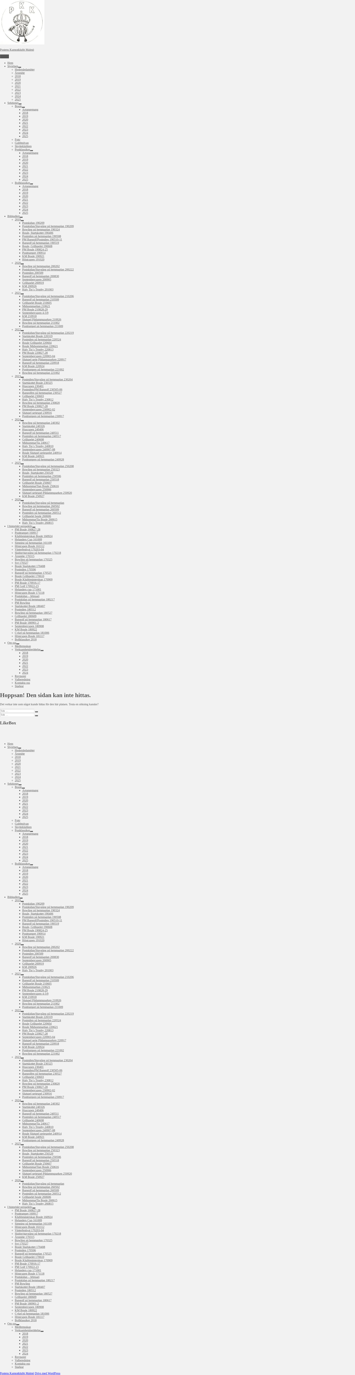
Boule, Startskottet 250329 (37, 472)
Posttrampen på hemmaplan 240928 (43, 459)
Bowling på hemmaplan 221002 (41, 372)
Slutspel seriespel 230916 (37, 412)
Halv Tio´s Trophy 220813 (37, 349)
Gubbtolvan (22, 142)
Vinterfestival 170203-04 (29, 549)
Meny (4, 56)
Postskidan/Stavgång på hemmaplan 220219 (48, 332)
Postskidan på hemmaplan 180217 (35, 599)
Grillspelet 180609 (25, 616)
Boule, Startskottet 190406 (37, 232)
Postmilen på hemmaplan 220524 (41, 339)
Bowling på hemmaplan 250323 (41, 469)
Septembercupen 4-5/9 (35, 312)
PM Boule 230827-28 (35, 406)
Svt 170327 (21, 562)
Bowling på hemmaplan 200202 (41, 266)
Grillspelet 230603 (33, 396)
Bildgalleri (13, 216)
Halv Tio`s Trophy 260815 (37, 522)
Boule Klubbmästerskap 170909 (34, 579)
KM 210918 (29, 316)
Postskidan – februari (27, 596)
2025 (18, 99)
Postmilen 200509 (32, 272)
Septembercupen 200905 (36, 279)
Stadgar (19, 686)
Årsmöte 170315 (24, 556)
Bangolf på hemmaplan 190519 (40, 242)
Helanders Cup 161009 (28, 539)
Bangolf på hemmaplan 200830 (40, 276)
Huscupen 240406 (33, 429)
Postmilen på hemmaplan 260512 (41, 512)
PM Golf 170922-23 (27, 586)
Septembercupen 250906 (36, 489)
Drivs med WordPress (47, 1373)
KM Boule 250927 (33, 496)
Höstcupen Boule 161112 (29, 546)
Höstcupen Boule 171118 (29, 592)
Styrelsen (12, 66)
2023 (18, 92)
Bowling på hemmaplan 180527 (33, 612)
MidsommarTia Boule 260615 (39, 519)
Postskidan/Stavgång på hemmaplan (43, 502)
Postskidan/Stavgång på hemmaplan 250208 (48, 466)
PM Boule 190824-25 (35, 249)
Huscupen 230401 (33, 386)
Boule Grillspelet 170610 (29, 576)
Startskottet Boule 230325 (37, 382)
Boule (18, 106)
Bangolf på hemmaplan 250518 (40, 479)
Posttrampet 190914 (33, 252)
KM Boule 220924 (33, 366)
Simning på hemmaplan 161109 (33, 542)
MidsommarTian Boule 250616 (40, 486)
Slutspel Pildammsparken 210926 (41, 319)
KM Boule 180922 (26, 629)
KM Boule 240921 (33, 456)
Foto (17, 139)
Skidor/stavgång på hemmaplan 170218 (38, 552)
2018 (18, 76)
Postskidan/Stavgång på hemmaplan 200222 (48, 269)
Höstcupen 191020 (33, 259)
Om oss (11, 642)
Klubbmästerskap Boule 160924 (34, 536)
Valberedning (22, 679)
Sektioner (12, 102)
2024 (18, 96)
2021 (18, 86)
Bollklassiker (22, 182)
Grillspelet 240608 (33, 439)
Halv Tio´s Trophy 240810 (37, 446)
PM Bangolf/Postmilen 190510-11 (42, 239)
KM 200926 (29, 286)
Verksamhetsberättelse (27, 649)
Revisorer (20, 676)
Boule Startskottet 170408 (30, 566)
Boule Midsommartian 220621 (40, 346)
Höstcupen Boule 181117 (29, 636)
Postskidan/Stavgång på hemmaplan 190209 (48, 226)
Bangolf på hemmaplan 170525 (33, 572)
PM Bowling (22, 602)
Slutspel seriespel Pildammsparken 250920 (47, 492)
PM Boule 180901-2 (27, 622)
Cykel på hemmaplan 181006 (32, 632)
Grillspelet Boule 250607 (37, 482)
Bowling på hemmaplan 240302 (41, 422)
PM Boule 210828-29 (35, 309)
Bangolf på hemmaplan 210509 (40, 299)
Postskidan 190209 (33, 222)
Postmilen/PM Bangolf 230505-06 (42, 389)
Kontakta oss (22, 682)
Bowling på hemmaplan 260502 (41, 506)
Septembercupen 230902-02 (38, 409)
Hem (10, 62)
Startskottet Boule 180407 (30, 606)
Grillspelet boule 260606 (36, 516)
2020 (18, 82)
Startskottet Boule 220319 (37, 336)
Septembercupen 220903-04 (38, 356)
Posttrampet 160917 (26, 532)
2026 (18, 499)
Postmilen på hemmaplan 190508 (41, 236)
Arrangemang (30, 109)
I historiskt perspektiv (19, 526)
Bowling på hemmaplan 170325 (33, 559)
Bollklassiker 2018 (26, 639)
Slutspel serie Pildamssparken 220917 (44, 359)
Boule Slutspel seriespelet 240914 (42, 452)
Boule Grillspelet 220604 (37, 342)
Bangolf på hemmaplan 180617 (33, 619)
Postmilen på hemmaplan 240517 (41, 436)
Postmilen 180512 (25, 609)
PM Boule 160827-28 (27, 529)
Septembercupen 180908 (29, 626)
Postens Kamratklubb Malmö (17, 49)
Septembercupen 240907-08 (38, 449)
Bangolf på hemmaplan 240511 (40, 432)
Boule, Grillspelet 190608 (37, 246)
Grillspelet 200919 (33, 282)
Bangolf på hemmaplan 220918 (40, 362)
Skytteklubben (23, 146)
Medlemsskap (23, 646)
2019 (18, 79)
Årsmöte (20, 72)
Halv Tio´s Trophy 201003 (37, 289)
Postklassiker (22, 149)
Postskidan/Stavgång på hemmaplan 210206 (48, 296)
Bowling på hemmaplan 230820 (41, 402)
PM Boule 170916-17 (27, 582)
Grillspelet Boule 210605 (37, 302)
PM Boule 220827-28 (35, 352)
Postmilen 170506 (25, 569)
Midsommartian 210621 (36, 306)
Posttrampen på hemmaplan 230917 (43, 416)
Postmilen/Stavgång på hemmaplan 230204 (47, 379)
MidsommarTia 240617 (36, 442)
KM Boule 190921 (33, 256)
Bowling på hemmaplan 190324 (41, 229)
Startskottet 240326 (33, 426)
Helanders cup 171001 (28, 589)
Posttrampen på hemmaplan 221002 (43, 369)
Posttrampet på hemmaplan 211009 (42, 326)
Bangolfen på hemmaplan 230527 (42, 392)
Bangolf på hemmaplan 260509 (40, 509)
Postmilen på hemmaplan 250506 (41, 476)
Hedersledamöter (25, 69)
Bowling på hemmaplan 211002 (41, 322)
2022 (18, 89)
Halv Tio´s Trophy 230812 (37, 399)
